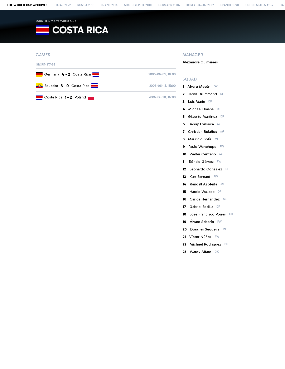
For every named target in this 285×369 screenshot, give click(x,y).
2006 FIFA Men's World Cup (56, 21)
